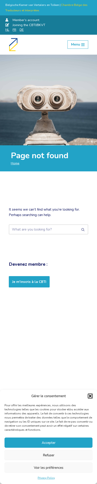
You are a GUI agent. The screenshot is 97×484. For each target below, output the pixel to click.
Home (15, 163)
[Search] (83, 229)
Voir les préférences (48, 467)
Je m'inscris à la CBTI (29, 282)
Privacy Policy (46, 478)
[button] (90, 396)
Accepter (48, 442)
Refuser (48, 455)
